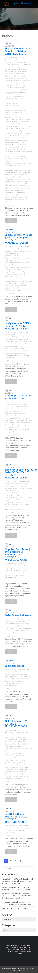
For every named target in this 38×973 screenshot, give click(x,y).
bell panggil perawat (11, 69)
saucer (26, 776)
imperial (17, 344)
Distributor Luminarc (11, 115)
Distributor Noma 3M (11, 119)
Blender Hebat (9, 73)
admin (11, 43)
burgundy (23, 80)
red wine (27, 774)
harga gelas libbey (23, 429)
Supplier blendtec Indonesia (13, 172)
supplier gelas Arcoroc (20, 174)
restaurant (8, 776)
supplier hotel (9, 188)
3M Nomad (20, 57)
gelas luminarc (27, 126)
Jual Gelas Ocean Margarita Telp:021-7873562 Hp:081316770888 (16, 818)
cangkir (7, 85)
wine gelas (18, 199)
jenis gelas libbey (21, 760)
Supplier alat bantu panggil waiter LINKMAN (18, 163)
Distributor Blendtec (11, 103)
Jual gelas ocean (10, 147)
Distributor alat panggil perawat (14, 96)
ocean (12, 504)
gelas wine (21, 425)
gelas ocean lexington (11, 265)
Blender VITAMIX (19, 73)
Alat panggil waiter (10, 62)
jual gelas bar (9, 142)
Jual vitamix (17, 158)
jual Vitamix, (24, 158)
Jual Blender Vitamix (11, 138)
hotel (15, 131)
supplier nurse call (22, 192)
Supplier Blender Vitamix (12, 170)
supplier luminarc (19, 190)
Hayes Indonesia (21, 3)
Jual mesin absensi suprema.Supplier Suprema (18, 151)
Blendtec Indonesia (10, 78)
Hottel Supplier (26, 133)
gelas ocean (26, 258)
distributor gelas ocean (12, 108)
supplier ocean (9, 195)
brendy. (18, 80)
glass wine (28, 425)
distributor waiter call (11, 124)
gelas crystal (8, 411)
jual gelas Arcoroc (22, 140)
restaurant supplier (17, 776)
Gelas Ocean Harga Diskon (12, 420)
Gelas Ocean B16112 (11, 260)
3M (7, 57)
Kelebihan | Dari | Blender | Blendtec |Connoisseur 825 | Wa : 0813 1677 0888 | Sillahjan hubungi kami (18, 896)
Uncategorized (9, 290)
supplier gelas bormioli (11, 177)
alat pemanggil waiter (11, 64)
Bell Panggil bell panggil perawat (14, 67)
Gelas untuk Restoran (21, 128)
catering (12, 85)
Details (11, 220)
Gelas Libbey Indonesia (11, 413)
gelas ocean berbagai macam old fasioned (17, 262)
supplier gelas (9, 174)
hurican (25, 274)
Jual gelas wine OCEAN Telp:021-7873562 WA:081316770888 (18, 326)
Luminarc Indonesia (17, 769)
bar (20, 64)
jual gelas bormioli (19, 142)
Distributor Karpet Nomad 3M (13, 112)
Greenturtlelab (19, 970)
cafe (28, 80)
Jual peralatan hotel (19, 156)
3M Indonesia (13, 57)
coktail (24, 85)
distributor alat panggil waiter (14, 98)
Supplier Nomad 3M (11, 192)
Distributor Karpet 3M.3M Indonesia (15, 110)
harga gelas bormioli (11, 429)
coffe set (18, 85)
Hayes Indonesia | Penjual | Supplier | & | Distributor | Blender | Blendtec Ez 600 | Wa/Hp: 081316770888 (17, 881)
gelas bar (26, 739)
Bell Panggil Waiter (10, 71)
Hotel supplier (9, 133)
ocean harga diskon (18, 283)
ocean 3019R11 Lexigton (22, 504)
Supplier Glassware (10, 181)
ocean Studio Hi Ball (11, 285)
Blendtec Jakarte (22, 78)
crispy (22, 486)
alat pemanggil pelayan (24, 62)
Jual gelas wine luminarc (22, 147)
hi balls (15, 500)
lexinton (21, 767)
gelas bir (17, 409)
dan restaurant (14, 253)
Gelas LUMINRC (9, 128)
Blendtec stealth (10, 80)
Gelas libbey (16, 411)
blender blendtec (22, 71)
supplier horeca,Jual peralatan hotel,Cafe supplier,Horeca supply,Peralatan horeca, (17, 184)
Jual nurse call (9, 156)
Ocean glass (8, 283)
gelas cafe (24, 409)
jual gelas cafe (9, 144)
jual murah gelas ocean (11, 154)
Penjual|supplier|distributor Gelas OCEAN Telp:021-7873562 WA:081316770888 (21, 473)
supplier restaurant (19, 195)
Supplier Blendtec (25, 170)
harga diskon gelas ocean (12, 272)
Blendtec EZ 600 (23, 76)
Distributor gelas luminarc (12, 105)
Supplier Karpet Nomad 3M (21, 188)
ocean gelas (28, 281)
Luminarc (8, 769)
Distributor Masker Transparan (14, 117)
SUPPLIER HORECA (22, 181)
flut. (26, 486)
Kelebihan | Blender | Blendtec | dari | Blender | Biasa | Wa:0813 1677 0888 (16, 903)
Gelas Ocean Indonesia (11, 497)
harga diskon (22, 269)
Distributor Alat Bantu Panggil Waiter (16, 90)
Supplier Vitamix (10, 199)
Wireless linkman (10, 202)
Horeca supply (9, 131)
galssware (8, 488)
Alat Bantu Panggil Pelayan (13, 60)
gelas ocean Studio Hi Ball (12, 267)
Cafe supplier (27, 83)
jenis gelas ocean (26, 344)
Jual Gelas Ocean (15, 665)
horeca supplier (22, 500)
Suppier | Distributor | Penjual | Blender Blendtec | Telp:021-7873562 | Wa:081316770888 (17, 554)
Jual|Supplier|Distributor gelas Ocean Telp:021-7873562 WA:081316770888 (19, 238)
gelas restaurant (26, 267)
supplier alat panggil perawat (13, 165)
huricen (12, 344)
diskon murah (9, 87)
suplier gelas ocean (10, 161)
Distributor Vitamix (23, 121)
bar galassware (26, 64)
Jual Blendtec (22, 138)
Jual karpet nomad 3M (11, 149)
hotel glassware (22, 131)
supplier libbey (9, 190)
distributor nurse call (24, 119)
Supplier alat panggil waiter (13, 168)
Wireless (24, 199)
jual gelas (29, 138)
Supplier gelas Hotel (25, 177)
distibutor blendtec (19, 87)
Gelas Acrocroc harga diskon (13, 126)
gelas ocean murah (24, 265)
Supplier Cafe (26, 172)
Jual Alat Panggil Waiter (12, 135)
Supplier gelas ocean (24, 179)
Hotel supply (17, 133)
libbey (26, 767)
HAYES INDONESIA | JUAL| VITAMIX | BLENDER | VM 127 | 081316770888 (16, 888)
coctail (26, 332)
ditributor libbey (23, 124)
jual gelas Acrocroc (10, 140)
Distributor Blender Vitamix (13, 101)
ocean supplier (21, 285)
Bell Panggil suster (23, 69)
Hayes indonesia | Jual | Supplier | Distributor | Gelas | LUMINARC (18, 51)
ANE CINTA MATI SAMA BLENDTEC (15, 909)
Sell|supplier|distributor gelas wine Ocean (19, 397)
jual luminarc (22, 149)
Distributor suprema (11, 121)
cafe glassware (17, 83)
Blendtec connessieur (11, 76)
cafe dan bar (9, 83)
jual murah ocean (24, 154)
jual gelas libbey (20, 762)
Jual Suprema (9, 158)
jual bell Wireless (25, 135)
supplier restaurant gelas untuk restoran (16, 197)
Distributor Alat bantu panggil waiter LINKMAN (16, 93)
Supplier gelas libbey (11, 179)
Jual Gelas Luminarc (20, 144)
